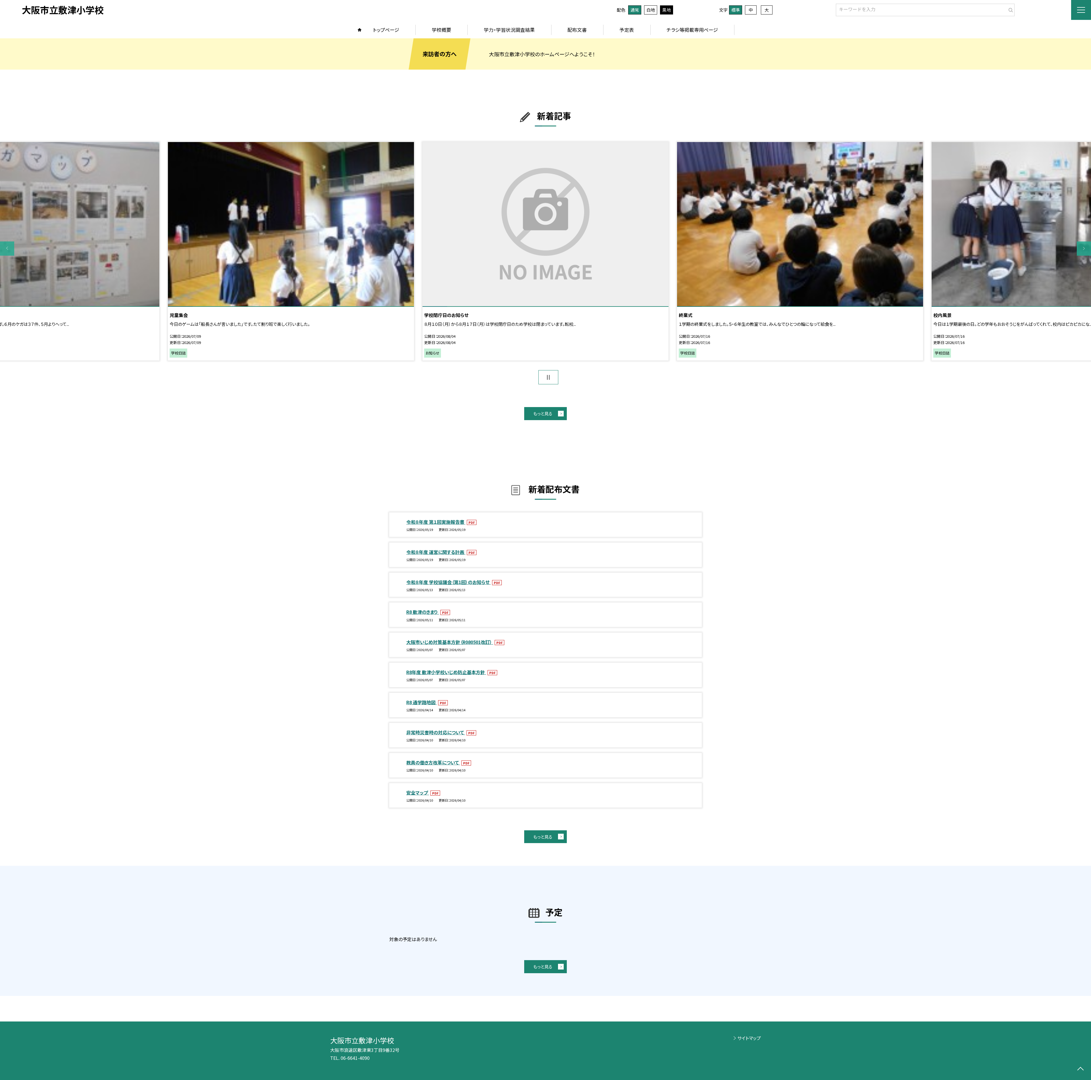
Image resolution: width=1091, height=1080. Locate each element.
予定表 (626, 29)
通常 (634, 10)
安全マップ (417, 792)
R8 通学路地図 (421, 702)
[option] (545, 251)
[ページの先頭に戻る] (1080, 1069)
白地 (650, 10)
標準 (735, 10)
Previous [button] (7, 248)
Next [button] (1084, 248)
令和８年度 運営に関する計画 (435, 552)
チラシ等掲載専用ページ (692, 29)
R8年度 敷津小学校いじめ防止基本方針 (446, 672)
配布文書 (577, 29)
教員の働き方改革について (433, 762)
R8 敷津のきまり (422, 611)
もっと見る (542, 413)
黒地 (666, 10)
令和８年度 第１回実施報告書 (435, 521)
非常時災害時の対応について (435, 732)
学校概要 (441, 29)
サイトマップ (749, 1038)
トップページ (386, 29)
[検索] (1010, 9)
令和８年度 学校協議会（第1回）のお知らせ (448, 582)
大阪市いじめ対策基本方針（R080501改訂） (449, 642)
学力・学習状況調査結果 (509, 29)
